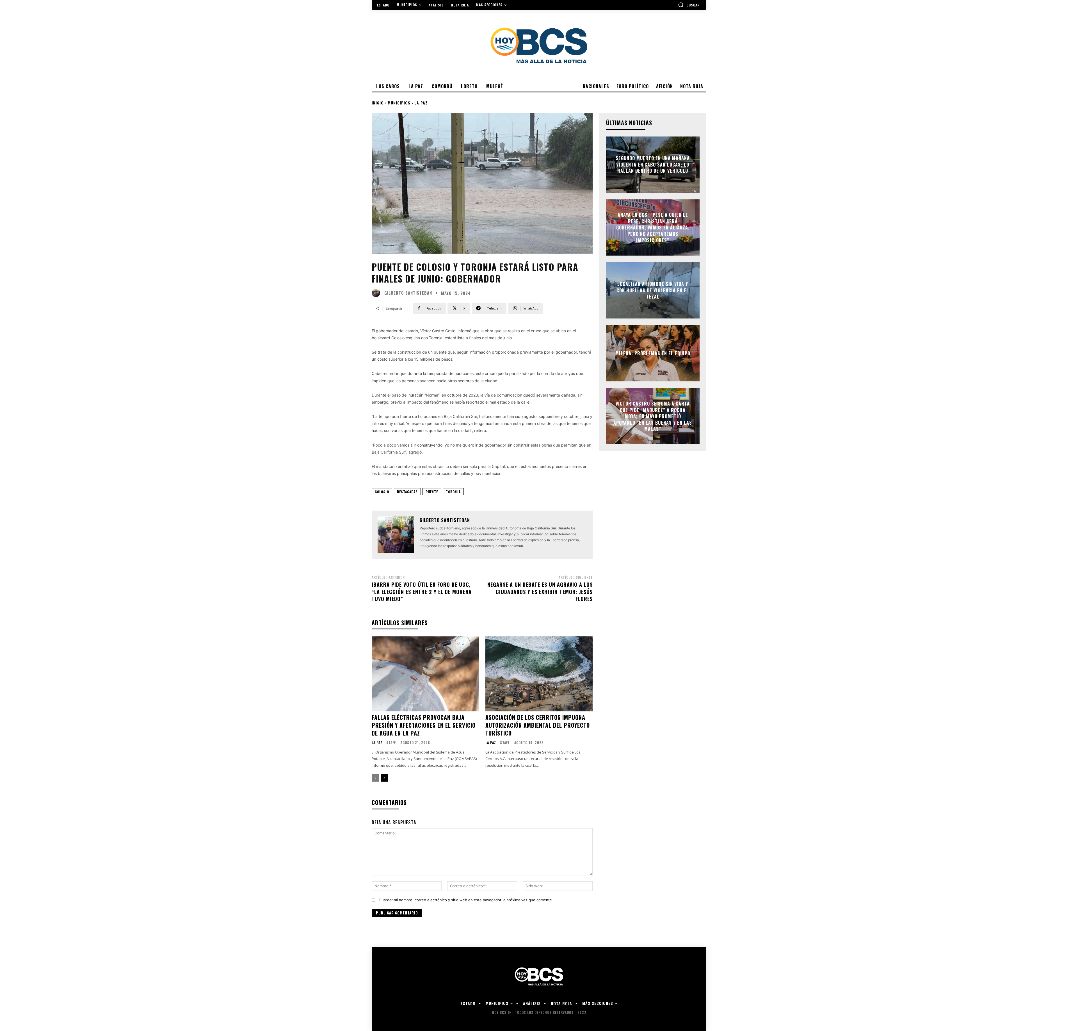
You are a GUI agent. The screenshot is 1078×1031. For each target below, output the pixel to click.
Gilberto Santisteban (408, 293)
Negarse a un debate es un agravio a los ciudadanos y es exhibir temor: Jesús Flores (540, 591)
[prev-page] (375, 778)
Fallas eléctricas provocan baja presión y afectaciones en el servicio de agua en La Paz (424, 725)
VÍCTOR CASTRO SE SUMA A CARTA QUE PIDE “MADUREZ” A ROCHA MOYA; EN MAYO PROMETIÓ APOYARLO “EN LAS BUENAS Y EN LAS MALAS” (652, 416)
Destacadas (407, 491)
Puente (432, 491)
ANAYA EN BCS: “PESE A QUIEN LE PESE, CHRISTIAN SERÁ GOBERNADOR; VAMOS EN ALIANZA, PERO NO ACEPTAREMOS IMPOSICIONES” (652, 227)
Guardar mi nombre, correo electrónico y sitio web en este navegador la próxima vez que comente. (466, 900)
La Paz (421, 103)
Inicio (378, 103)
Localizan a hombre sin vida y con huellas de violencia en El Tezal (652, 290)
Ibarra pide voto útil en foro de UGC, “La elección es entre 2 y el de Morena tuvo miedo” (422, 591)
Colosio (382, 491)
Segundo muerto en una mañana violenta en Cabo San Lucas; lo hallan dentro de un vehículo (653, 164)
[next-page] (384, 778)
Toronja (453, 491)
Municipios (399, 103)
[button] (689, 5)
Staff (391, 742)
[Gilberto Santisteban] (377, 293)
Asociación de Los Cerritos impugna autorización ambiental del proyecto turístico (537, 725)
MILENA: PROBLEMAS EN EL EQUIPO (652, 353)
